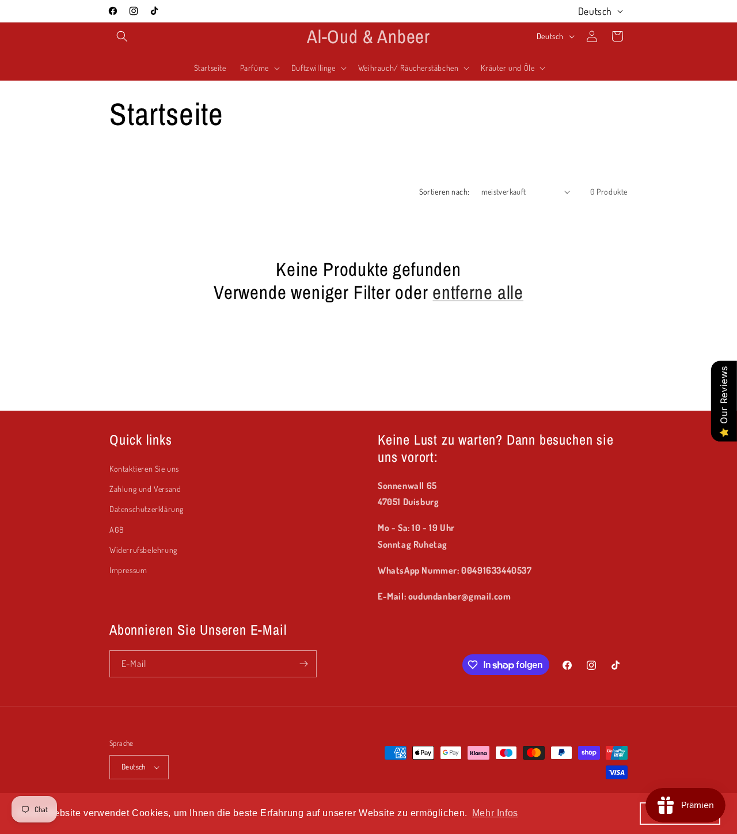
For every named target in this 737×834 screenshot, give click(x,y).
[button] (122, 36)
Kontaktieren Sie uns (144, 468)
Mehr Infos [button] (495, 813)
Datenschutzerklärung (146, 509)
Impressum (128, 570)
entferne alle (477, 292)
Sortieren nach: (444, 191)
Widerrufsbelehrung (143, 550)
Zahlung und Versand (145, 489)
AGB (116, 529)
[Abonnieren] (303, 663)
